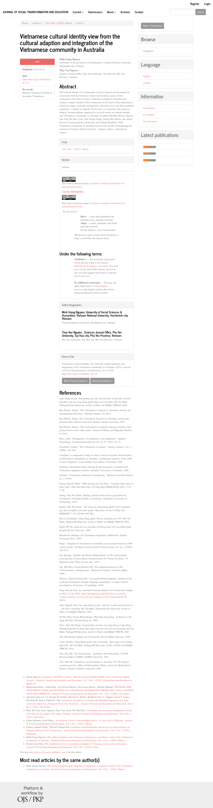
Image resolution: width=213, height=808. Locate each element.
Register (194, 3)
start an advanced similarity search (50, 752)
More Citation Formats (75, 380)
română (147, 82)
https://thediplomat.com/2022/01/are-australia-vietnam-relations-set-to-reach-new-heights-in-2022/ (92, 595)
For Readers (149, 108)
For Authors (149, 114)
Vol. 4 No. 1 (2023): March (58, 23)
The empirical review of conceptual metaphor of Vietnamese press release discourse (86, 743)
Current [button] (77, 12)
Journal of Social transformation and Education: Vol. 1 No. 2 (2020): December (90, 693)
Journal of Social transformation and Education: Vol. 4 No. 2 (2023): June (62, 747)
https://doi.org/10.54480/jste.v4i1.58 (79, 373)
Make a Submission (152, 25)
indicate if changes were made (93, 265)
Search (200, 12)
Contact (139, 12)
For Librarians (150, 121)
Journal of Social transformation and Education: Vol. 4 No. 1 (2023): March (88, 740)
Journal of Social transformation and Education (35, 12)
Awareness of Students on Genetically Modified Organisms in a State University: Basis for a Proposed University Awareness (77, 702)
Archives (125, 12)
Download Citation (101, 380)
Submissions (95, 12)
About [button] (110, 12)
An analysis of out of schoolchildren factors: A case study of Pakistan (90, 720)
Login (207, 3)
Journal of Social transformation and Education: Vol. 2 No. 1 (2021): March (79, 722)
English (147, 76)
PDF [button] (37, 61)
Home (25, 23)
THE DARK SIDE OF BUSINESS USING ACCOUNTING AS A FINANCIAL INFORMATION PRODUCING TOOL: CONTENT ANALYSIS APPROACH (80, 690)
